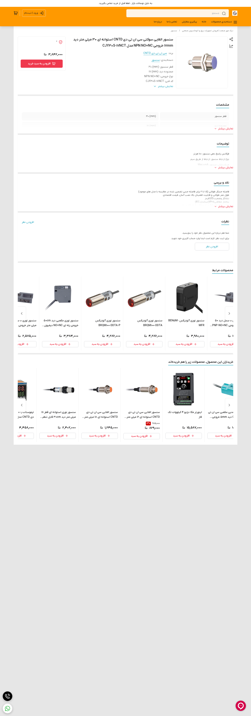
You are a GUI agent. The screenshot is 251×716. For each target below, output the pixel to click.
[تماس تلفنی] (7, 696)
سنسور (174, 30)
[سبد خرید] (16, 13)
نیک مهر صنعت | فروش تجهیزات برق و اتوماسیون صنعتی (207, 30)
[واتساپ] (7, 708)
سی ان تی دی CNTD (155, 53)
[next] (22, 313)
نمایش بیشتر (225, 128)
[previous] (229, 313)
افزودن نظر (28, 222)
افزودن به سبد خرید (39, 63)
